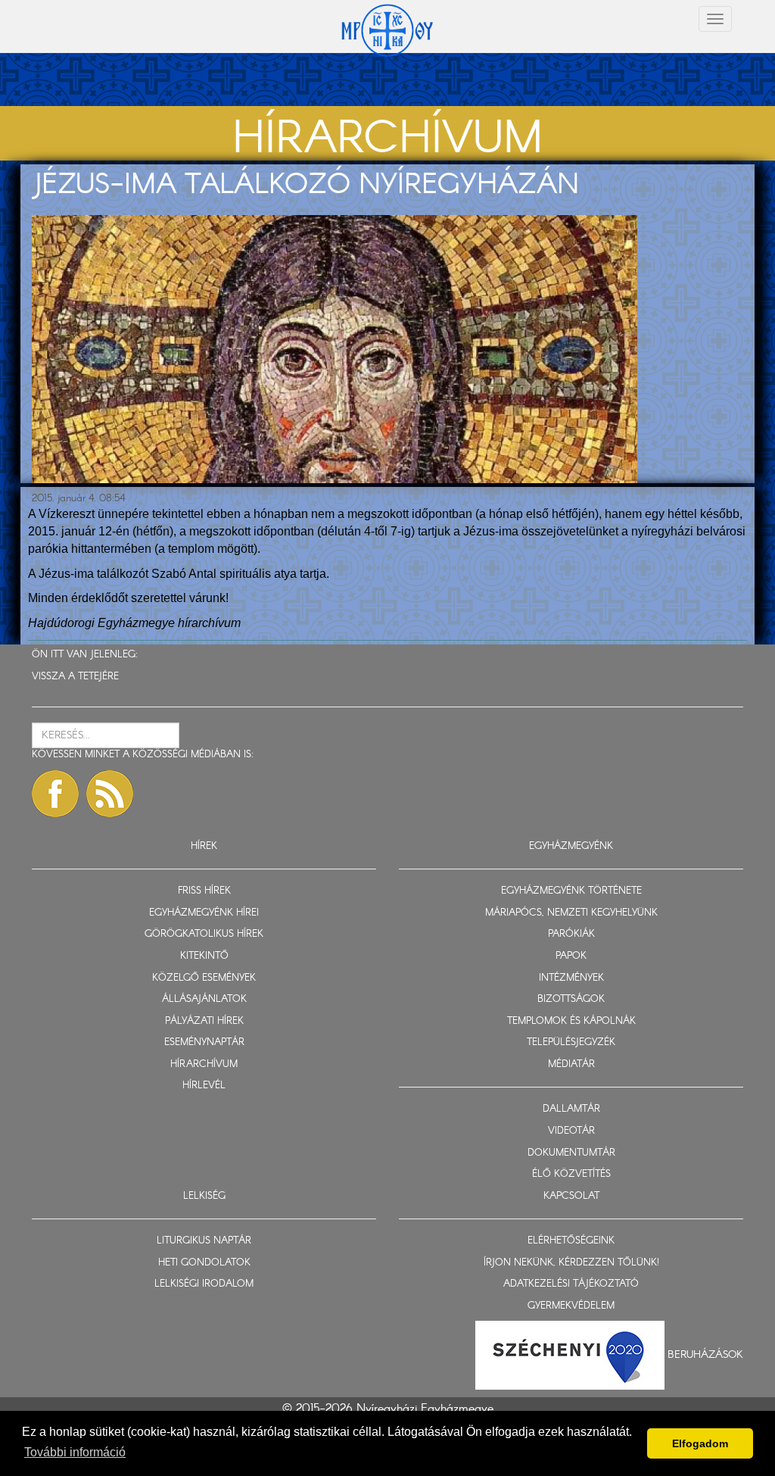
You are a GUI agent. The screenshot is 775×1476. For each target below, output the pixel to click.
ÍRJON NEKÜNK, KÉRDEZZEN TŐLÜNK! (571, 1263)
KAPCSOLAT (571, 1196)
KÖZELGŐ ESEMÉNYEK (204, 978)
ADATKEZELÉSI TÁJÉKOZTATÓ (571, 1284)
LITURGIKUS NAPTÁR (204, 1241)
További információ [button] (75, 1452)
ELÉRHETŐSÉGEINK (571, 1241)
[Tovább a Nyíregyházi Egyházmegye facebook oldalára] (55, 793)
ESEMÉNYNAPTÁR (204, 1042)
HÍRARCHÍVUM (204, 1064)
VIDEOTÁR (571, 1131)
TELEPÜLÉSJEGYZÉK (571, 1042)
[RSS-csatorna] (109, 793)
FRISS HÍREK (204, 891)
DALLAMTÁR (571, 1109)
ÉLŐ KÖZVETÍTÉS (571, 1174)
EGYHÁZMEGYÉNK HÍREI (204, 913)
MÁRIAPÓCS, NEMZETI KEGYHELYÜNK (571, 913)
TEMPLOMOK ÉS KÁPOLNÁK (571, 1021)
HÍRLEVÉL (204, 1085)
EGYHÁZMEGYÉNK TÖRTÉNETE (571, 891)
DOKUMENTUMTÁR (571, 1153)
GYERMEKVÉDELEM (571, 1306)
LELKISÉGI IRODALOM (204, 1284)
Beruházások (705, 1354)
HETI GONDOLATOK (204, 1263)
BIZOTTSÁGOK (571, 999)
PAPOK (571, 956)
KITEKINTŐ (204, 956)
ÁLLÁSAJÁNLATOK (204, 999)
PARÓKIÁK (571, 934)
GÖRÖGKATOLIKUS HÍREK (204, 934)
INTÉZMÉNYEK (571, 978)
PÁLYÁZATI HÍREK (204, 1021)
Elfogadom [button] (700, 1443)
